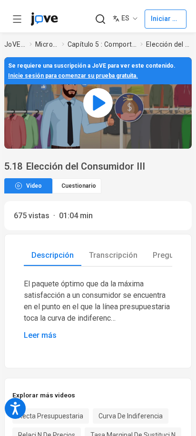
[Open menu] (17, 19)
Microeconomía (46, 44)
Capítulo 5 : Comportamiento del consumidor (102, 44)
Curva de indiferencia (130, 416)
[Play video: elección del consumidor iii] (98, 103)
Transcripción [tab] (113, 255)
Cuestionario (78, 186)
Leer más (40, 335)
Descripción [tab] (52, 255)
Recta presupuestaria (50, 416)
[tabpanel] (98, 310)
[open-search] (100, 19)
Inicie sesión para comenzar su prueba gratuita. (73, 75)
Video (34, 186)
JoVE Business (15, 44)
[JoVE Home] (44, 19)
